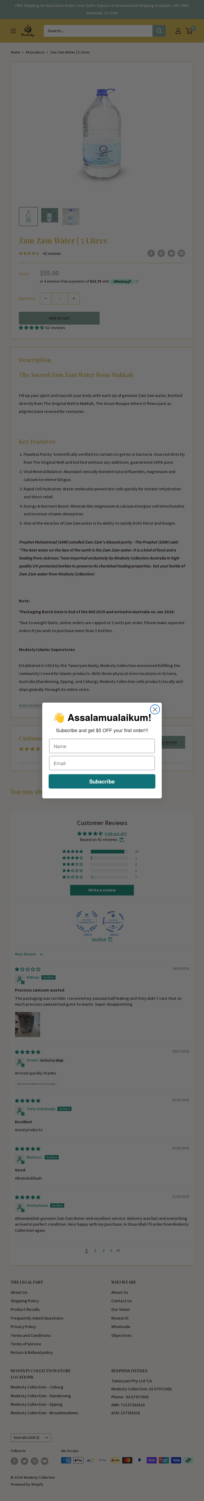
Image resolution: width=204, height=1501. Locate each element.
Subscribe (102, 781)
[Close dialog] (155, 709)
